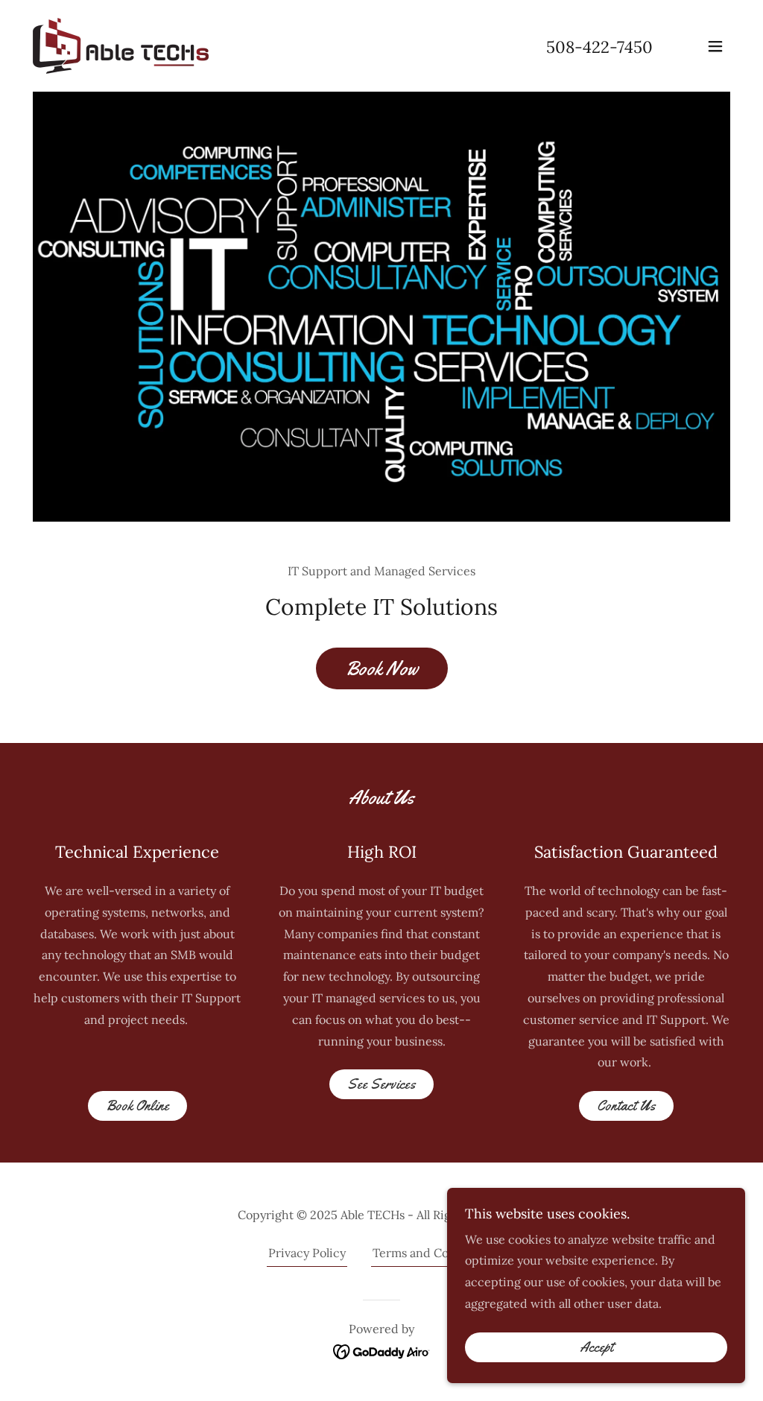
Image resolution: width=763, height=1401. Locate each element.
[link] (121, 44)
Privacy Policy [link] (307, 1252)
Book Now (382, 669)
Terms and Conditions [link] (434, 1252)
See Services (381, 1084)
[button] (715, 46)
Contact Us (626, 1106)
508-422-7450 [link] (599, 47)
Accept (596, 1347)
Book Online (137, 1106)
